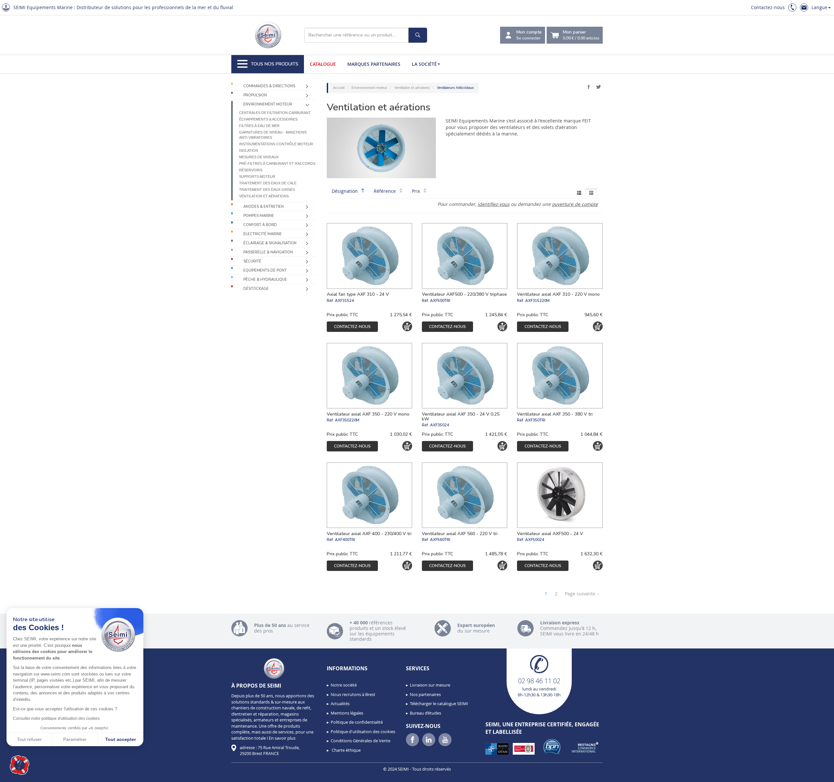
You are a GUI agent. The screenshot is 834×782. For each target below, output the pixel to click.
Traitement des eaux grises (267, 190)
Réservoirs (250, 170)
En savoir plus (282, 738)
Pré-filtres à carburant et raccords (277, 163)
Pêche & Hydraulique (265, 279)
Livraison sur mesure (430, 685)
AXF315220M (537, 300)
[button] (19, 765)
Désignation (345, 191)
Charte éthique (346, 750)
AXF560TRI (440, 539)
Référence (385, 191)
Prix (416, 191)
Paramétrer (75, 739)
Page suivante (582, 593)
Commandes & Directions (269, 86)
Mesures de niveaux (259, 157)
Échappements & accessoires (268, 119)
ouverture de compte (575, 204)
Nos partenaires (425, 694)
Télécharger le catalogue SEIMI (439, 703)
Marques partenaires (373, 64)
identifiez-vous (494, 204)
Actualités (340, 703)
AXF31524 (344, 300)
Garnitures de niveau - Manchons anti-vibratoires (273, 134)
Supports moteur (257, 176)
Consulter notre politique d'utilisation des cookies (56, 718)
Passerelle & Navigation (268, 252)
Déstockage (256, 288)
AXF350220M (347, 420)
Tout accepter (120, 739)
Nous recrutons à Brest (353, 694)
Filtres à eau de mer (259, 126)
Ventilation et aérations (264, 196)
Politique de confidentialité (357, 722)
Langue (819, 7)
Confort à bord (260, 224)
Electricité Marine (262, 234)
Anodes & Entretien (263, 206)
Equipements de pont (265, 270)
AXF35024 (439, 425)
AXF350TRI (535, 420)
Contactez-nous (768, 7)
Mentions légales (347, 713)
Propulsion (255, 95)
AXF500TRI (440, 300)
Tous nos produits (274, 64)
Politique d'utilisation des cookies (363, 731)
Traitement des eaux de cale (267, 183)
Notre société (344, 685)
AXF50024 (534, 539)
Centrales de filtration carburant (275, 113)
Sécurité (252, 261)
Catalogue (323, 64)
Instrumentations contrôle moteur (276, 144)
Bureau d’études (425, 713)
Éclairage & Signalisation (269, 243)
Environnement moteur (267, 104)
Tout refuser (29, 739)
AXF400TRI (345, 539)
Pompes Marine (258, 215)
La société (424, 64)
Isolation (248, 150)
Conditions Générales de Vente (360, 741)
